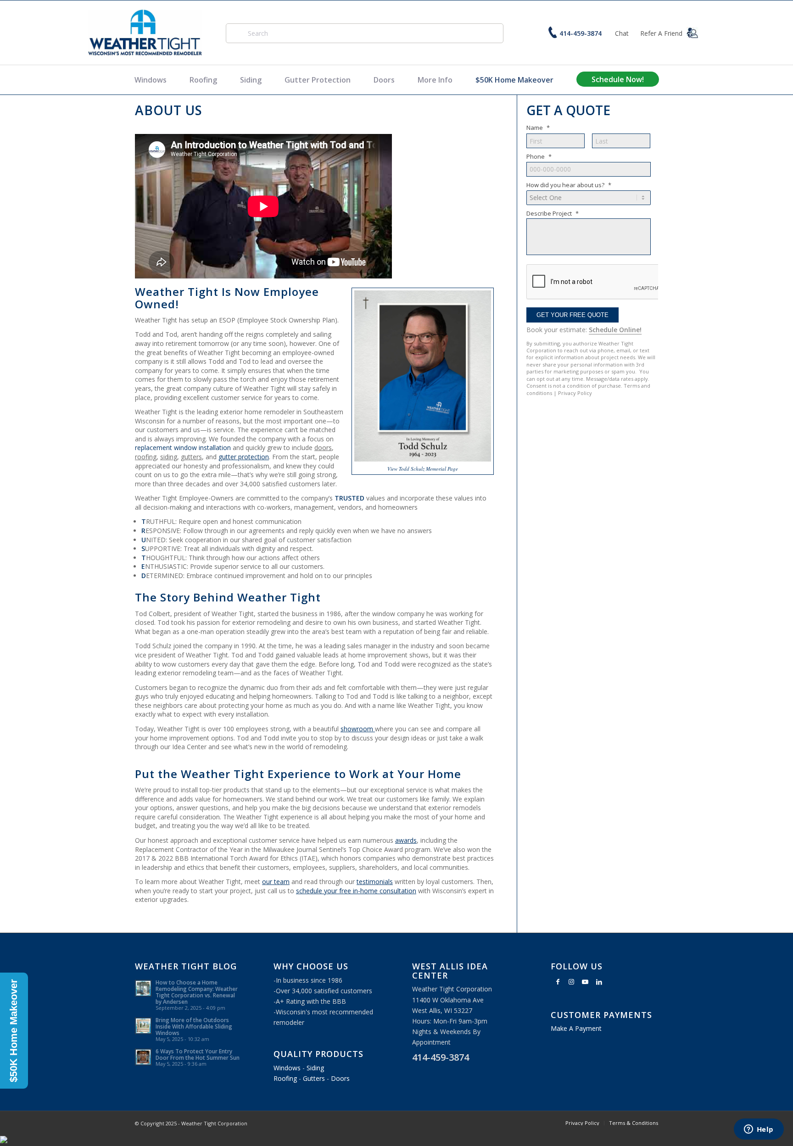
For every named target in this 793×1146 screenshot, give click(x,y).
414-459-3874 (580, 33)
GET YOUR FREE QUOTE (572, 315)
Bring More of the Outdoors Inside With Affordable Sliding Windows (194, 1026)
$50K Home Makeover (514, 80)
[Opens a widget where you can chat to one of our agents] (758, 1129)
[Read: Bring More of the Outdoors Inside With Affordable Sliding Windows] (143, 1026)
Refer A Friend (662, 33)
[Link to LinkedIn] (599, 982)
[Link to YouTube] (585, 982)
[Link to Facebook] (557, 982)
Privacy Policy (575, 392)
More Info (435, 80)
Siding (251, 80)
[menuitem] (582, 1123)
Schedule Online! (615, 329)
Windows (150, 80)
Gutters (314, 1078)
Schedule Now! (618, 79)
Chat (622, 33)
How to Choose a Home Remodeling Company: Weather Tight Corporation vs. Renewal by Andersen (197, 992)
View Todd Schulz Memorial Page (422, 468)
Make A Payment (576, 1028)
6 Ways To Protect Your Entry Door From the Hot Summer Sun (198, 1054)
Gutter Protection (318, 80)
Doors (384, 80)
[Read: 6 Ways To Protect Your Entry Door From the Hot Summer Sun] (143, 1057)
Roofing (203, 80)
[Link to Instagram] (571, 982)
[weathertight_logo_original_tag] (145, 33)
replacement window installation (183, 447)
